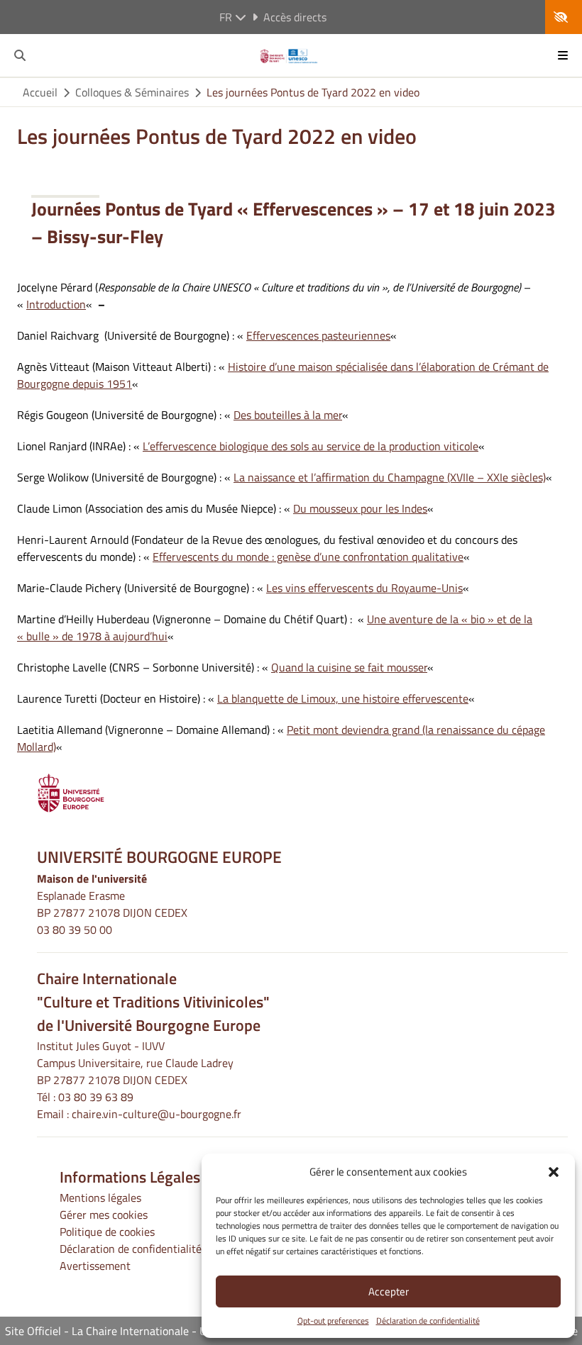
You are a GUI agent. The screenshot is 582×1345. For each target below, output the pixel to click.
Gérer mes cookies (104, 1214)
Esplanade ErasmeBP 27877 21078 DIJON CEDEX (112, 904)
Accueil (40, 92)
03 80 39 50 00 (74, 929)
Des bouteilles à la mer (288, 414)
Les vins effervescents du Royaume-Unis (364, 587)
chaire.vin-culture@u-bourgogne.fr (156, 1113)
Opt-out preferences (333, 1321)
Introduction (56, 304)
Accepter (388, 1291)
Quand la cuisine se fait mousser (349, 667)
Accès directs (294, 17)
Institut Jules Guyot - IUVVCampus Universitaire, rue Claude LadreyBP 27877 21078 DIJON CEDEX (135, 1062)
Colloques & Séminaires (132, 92)
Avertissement (95, 1265)
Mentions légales (100, 1197)
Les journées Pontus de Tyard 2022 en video (313, 92)
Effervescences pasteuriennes (318, 335)
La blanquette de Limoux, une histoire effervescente (342, 698)
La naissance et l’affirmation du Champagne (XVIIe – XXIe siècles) (390, 477)
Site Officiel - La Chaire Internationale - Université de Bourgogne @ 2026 (183, 1330)
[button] (554, 1172)
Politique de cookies (107, 1231)
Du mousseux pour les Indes (360, 508)
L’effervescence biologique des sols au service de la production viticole (310, 445)
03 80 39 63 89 (95, 1096)
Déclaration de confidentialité (428, 1321)
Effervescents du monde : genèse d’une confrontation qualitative (308, 556)
